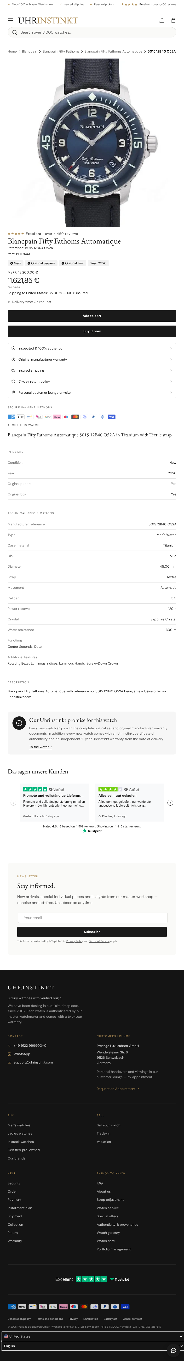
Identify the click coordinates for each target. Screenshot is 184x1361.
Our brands (16, 1158)
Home (12, 51)
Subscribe (92, 932)
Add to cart (92, 316)
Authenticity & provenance (117, 1224)
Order (12, 1191)
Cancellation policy (19, 1318)
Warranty (15, 1241)
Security (14, 1183)
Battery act (110, 1318)
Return (13, 1232)
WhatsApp (22, 1054)
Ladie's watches (20, 1133)
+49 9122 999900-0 (30, 1045)
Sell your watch (108, 1125)
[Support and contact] (173, 1350)
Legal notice (90, 1318)
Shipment (15, 1216)
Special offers (107, 1216)
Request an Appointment (116, 1089)
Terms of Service (99, 941)
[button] (173, 20)
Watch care (106, 1241)
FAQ (100, 1183)
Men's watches (19, 1125)
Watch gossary (108, 1232)
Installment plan (20, 1208)
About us (104, 1191)
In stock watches (21, 1142)
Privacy (73, 1318)
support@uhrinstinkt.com (33, 1062)
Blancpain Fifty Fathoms (60, 51)
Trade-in (103, 1133)
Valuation (104, 1142)
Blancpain (29, 51)
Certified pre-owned (24, 1150)
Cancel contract (132, 1318)
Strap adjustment (110, 1199)
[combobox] (92, 32)
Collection (15, 1224)
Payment (14, 1199)
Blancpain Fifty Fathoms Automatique (113, 51)
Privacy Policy (74, 941)
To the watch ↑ (40, 747)
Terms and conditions (49, 1318)
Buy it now (92, 331)
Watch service (108, 1208)
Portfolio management (114, 1249)
